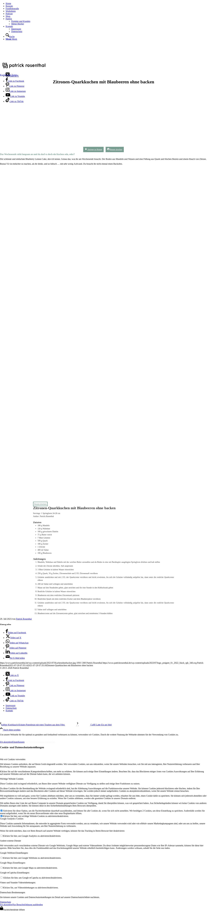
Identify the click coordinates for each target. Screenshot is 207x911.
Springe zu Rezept (94, 149)
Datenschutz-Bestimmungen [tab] (12, 892)
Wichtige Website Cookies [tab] (11, 779)
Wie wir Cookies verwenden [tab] (12, 759)
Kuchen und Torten (8, 75)
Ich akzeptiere (6, 742)
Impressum (7, 737)
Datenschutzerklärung (31, 737)
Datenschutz (5, 902)
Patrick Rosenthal (24, 619)
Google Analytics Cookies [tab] (11, 818)
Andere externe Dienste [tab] (10, 841)
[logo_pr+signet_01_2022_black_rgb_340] (24, 68)
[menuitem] (106, 3)
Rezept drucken (115, 149)
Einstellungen (18, 742)
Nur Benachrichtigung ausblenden (40, 742)
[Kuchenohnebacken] (85, 146)
